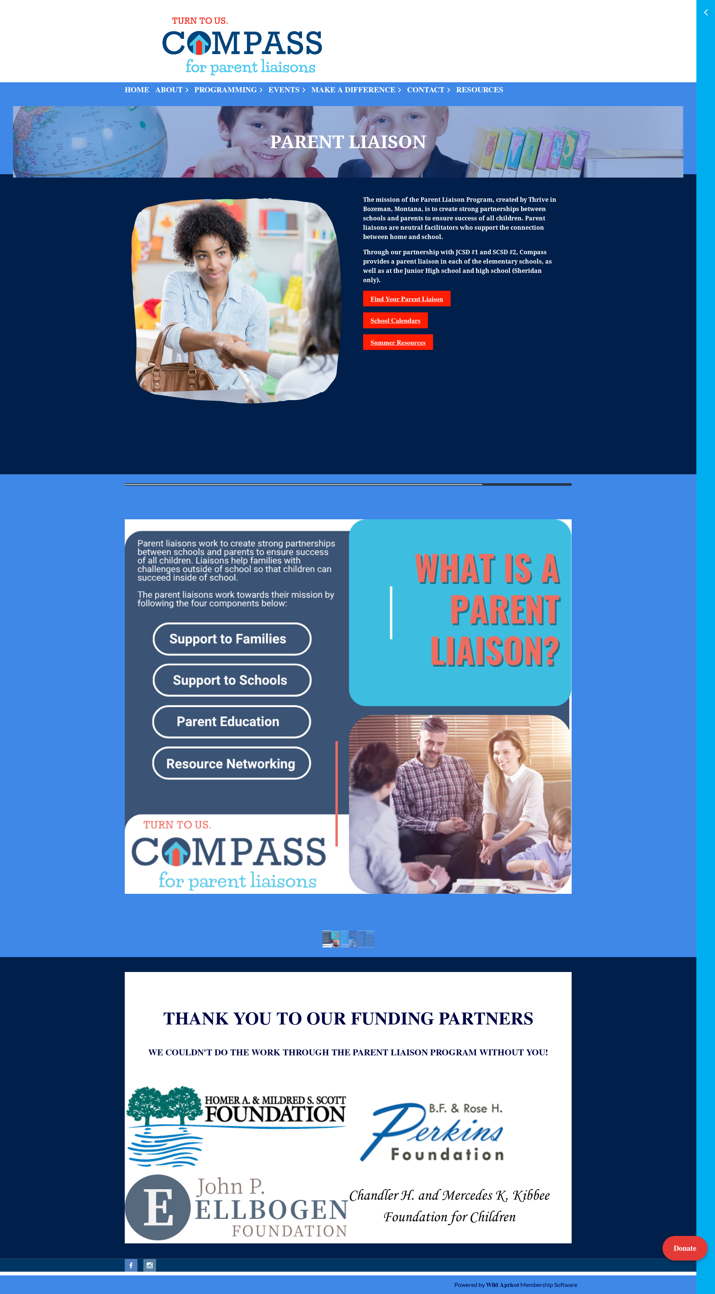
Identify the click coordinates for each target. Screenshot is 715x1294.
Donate (685, 1248)
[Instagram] (149, 1265)
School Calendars (395, 320)
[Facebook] (131, 1265)
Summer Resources (398, 342)
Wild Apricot (502, 1284)
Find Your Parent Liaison (407, 298)
